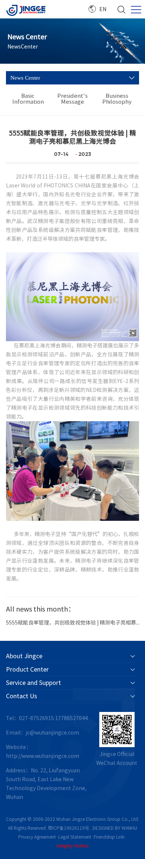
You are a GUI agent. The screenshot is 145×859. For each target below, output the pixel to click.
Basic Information (28, 98)
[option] (72, 620)
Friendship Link (109, 837)
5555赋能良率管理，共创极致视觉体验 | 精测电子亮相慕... (72, 622)
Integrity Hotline (72, 845)
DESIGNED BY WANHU (115, 828)
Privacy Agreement (37, 837)
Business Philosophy (117, 98)
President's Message (72, 98)
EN (102, 9)
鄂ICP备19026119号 (68, 828)
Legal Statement (74, 837)
